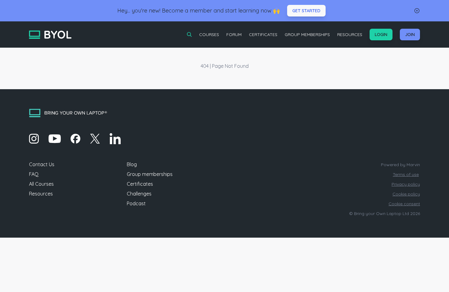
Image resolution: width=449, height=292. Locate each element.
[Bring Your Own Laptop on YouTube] (55, 139)
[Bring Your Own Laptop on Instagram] (34, 139)
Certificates (263, 34)
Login (381, 34)
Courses (209, 34)
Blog (132, 164)
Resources (349, 34)
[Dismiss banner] (417, 11)
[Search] (189, 34)
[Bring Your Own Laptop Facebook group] (75, 139)
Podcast (136, 203)
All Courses (41, 184)
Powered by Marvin (400, 164)
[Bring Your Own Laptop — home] (50, 35)
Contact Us (41, 164)
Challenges (139, 194)
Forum (234, 34)
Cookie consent (404, 203)
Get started (306, 10)
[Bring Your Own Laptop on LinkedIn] (115, 138)
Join (410, 34)
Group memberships (150, 174)
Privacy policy (406, 184)
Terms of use (406, 174)
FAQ (33, 174)
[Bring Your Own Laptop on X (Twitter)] (95, 139)
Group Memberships (307, 34)
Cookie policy (406, 194)
